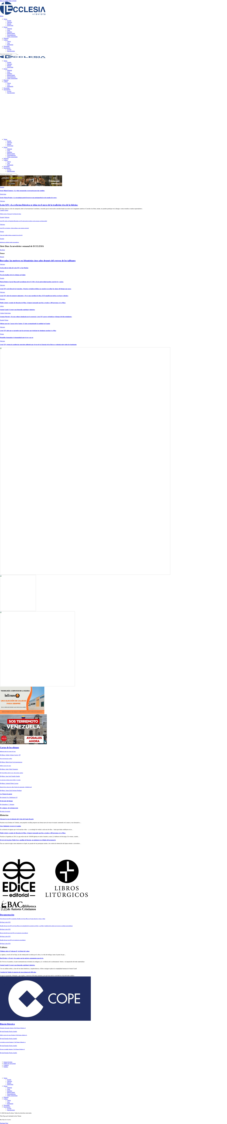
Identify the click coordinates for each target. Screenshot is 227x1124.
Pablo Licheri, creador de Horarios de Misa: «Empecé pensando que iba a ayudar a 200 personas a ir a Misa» (33, 302)
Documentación (7, 915)
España (2, 187)
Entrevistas (3, 194)
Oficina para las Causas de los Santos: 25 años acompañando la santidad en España (25, 323)
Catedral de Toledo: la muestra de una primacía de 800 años (18, 972)
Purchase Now (4, 1123)
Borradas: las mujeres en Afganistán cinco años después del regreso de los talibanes (38, 260)
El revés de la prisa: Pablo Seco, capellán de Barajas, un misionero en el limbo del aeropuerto (28, 840)
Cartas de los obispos (9, 747)
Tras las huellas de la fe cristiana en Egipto (12, 275)
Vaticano (2, 201)
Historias (2, 299)
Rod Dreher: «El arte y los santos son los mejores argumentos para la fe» (22, 958)
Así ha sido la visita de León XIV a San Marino (14, 268)
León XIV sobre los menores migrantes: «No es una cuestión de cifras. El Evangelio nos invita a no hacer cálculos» (34, 295)
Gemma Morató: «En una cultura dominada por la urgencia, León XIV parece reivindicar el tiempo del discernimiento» (36, 316)
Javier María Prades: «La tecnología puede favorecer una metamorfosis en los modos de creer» (28, 197)
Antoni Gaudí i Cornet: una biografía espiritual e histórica (17, 309)
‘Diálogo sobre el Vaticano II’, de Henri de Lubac (15, 951)
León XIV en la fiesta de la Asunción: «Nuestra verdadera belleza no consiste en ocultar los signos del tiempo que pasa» (35, 289)
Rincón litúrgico (7, 1024)
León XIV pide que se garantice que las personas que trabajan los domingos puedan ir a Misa (28, 330)
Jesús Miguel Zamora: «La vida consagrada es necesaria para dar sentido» (22, 190)
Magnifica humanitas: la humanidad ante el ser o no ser (16, 337)
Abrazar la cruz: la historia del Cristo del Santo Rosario (17, 819)
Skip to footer (12, 1)
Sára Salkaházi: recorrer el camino (10, 826)
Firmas (2, 231)
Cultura (2, 210)
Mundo (2, 257)
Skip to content (4, 1)
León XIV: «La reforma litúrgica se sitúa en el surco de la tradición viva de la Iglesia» (39, 205)
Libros (6, 210)
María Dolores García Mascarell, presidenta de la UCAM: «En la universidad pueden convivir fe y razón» (32, 282)
